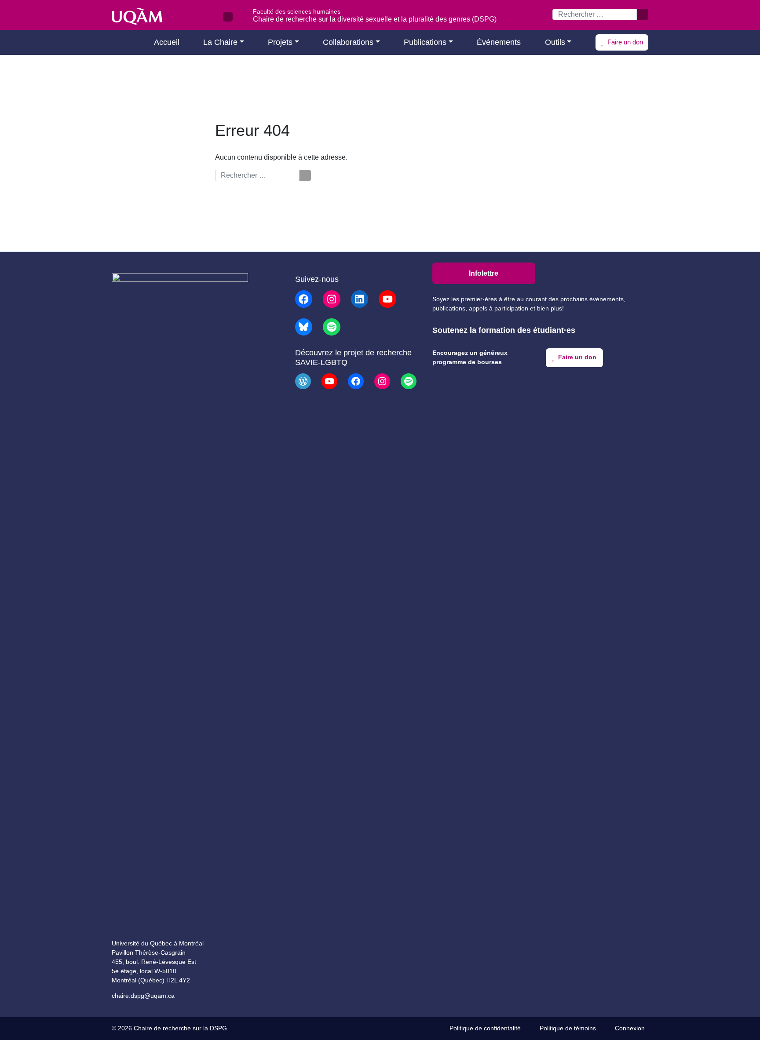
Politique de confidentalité (485, 1028)
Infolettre (483, 273)
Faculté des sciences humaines (296, 11)
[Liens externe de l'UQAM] (228, 17)
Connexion (630, 1028)
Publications (425, 42)
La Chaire (220, 42)
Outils (555, 42)
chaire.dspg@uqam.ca (143, 995)
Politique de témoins (568, 1028)
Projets (280, 42)
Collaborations (348, 42)
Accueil (165, 42)
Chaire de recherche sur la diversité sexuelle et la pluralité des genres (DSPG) (375, 19)
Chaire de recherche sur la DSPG (180, 1028)
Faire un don (624, 42)
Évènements (499, 42)
